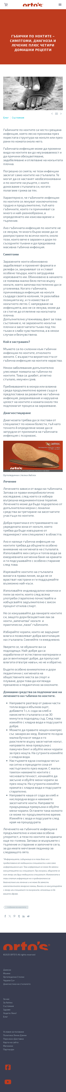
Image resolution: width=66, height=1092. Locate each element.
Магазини (8, 1046)
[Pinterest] (14, 916)
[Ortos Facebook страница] (8, 1067)
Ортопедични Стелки (13, 977)
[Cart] (6, 5)
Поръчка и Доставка (13, 1038)
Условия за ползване (13, 1031)
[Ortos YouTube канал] (8, 1082)
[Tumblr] (19, 916)
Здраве (6, 1009)
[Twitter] (10, 916)
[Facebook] (5, 916)
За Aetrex (7, 1002)
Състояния (18, 117)
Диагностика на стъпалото (17, 984)
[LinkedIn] (23, 916)
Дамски (7, 969)
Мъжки (6, 973)
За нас (6, 999)
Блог (6, 117)
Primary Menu (60, 4)
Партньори (8, 1049)
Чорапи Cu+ (9, 980)
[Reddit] (28, 916)
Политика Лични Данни (15, 1035)
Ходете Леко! (10, 1013)
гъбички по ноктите (16, 907)
